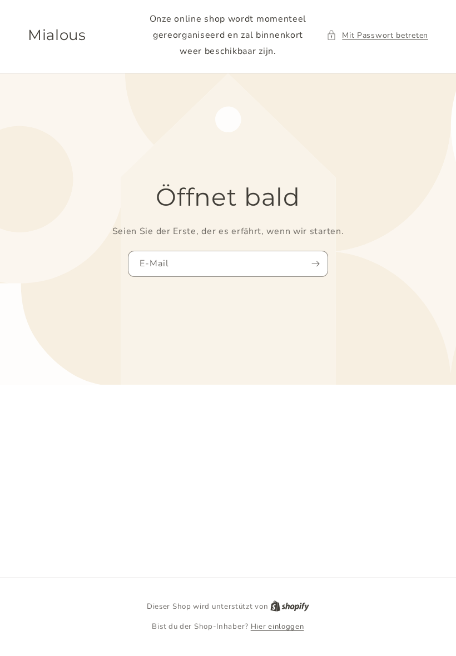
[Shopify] (289, 607)
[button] (377, 35)
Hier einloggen (277, 627)
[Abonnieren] (315, 264)
